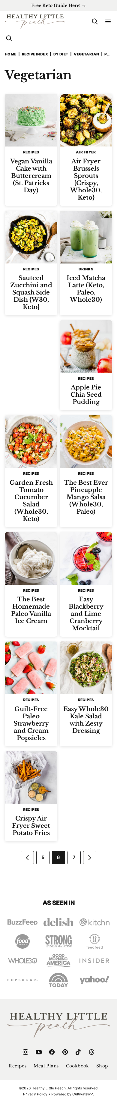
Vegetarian (86, 54)
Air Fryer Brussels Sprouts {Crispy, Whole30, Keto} (86, 179)
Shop (102, 1066)
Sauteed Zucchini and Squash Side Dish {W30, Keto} (31, 292)
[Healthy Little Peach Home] (35, 21)
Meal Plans (46, 1066)
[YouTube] (38, 1052)
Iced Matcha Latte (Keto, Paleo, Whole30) (86, 288)
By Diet (60, 54)
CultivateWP (82, 1094)
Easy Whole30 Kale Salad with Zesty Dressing (86, 719)
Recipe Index (35, 54)
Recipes (17, 1066)
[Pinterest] (65, 1052)
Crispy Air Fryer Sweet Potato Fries (31, 825)
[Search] (94, 21)
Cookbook (77, 1066)
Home (10, 54)
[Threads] (91, 1052)
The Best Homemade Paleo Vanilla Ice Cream (31, 610)
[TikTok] (78, 1052)
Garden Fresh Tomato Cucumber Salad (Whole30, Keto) (31, 500)
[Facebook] (51, 1052)
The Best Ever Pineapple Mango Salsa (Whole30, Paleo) (86, 497)
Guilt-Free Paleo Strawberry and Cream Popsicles (31, 723)
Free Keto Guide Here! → (58, 5)
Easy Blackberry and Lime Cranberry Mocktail (86, 614)
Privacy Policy (35, 1094)
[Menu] (108, 21)
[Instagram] (25, 1052)
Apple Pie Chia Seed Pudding (86, 394)
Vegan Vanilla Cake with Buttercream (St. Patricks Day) (31, 176)
